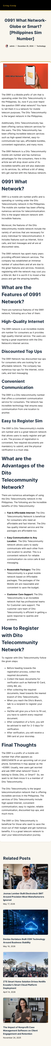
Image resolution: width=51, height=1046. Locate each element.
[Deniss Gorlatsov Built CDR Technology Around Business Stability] (25, 922)
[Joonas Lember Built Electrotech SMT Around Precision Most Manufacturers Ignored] (25, 876)
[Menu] (47, 5)
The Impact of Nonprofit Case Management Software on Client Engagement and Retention (20, 1030)
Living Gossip (9, 5)
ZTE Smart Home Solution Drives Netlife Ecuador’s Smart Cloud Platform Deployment (24, 984)
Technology (41, 46)
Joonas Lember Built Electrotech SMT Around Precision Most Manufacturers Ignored (23, 896)
